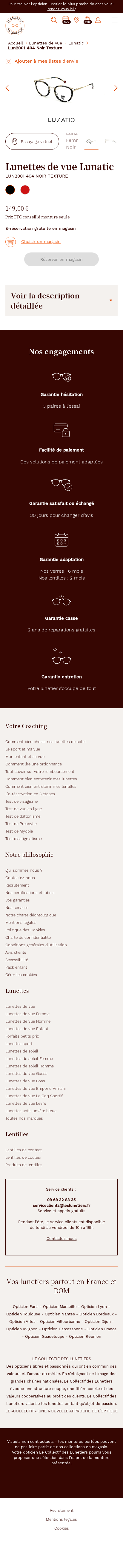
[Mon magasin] (76, 20)
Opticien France (102, 1329)
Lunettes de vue (45, 43)
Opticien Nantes (60, 1314)
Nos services (17, 907)
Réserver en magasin (61, 259)
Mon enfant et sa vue (24, 756)
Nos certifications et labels (30, 892)
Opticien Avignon (22, 1329)
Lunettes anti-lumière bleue (30, 1111)
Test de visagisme (21, 801)
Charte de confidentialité (28, 937)
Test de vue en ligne (23, 809)
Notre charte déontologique (30, 915)
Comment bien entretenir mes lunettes (41, 779)
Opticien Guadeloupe (44, 1336)
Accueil (15, 43)
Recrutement (17, 885)
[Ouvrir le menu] (115, 20)
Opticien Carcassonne (62, 1329)
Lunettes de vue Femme (27, 1014)
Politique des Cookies (25, 930)
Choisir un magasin (41, 241)
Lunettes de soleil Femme (29, 1058)
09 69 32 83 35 (61, 1200)
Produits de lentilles (23, 1165)
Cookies (61, 1528)
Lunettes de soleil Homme (29, 1066)
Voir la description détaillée (45, 300)
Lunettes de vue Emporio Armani (35, 1088)
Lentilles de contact (23, 1150)
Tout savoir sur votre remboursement (39, 771)
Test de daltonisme (22, 816)
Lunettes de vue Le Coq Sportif (34, 1096)
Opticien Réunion (85, 1336)
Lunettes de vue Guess (26, 1073)
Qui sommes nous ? (23, 870)
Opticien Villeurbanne (60, 1321)
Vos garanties (17, 900)
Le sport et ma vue (22, 749)
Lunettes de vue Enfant (26, 1029)
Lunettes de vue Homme (27, 1021)
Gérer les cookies (21, 975)
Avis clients (15, 952)
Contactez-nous (20, 878)
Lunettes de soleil (21, 1051)
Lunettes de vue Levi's (25, 1103)
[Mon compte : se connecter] (98, 20)
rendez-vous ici (61, 9)
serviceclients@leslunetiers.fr (61, 1205)
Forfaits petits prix (22, 1036)
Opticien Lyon (94, 1306)
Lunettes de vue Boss (25, 1081)
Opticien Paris (26, 1306)
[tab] (10, 190)
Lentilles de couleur (23, 1157)
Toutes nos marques (24, 1118)
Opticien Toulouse (23, 1314)
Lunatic (76, 43)
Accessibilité (16, 960)
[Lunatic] (61, 120)
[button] (87, 20)
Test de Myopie (19, 831)
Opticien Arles (22, 1321)
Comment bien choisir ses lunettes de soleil (46, 741)
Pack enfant (16, 967)
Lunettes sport (19, 1043)
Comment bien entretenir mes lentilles (40, 786)
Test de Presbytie (21, 824)
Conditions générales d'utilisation (36, 945)
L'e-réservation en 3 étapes (30, 794)
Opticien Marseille (60, 1306)
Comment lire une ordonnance (33, 764)
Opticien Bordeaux (96, 1314)
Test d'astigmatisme (23, 838)
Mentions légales (20, 922)
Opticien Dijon (98, 1321)
